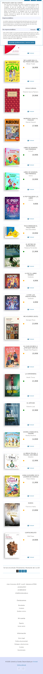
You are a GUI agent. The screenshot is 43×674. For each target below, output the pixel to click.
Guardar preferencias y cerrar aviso (21, 43)
